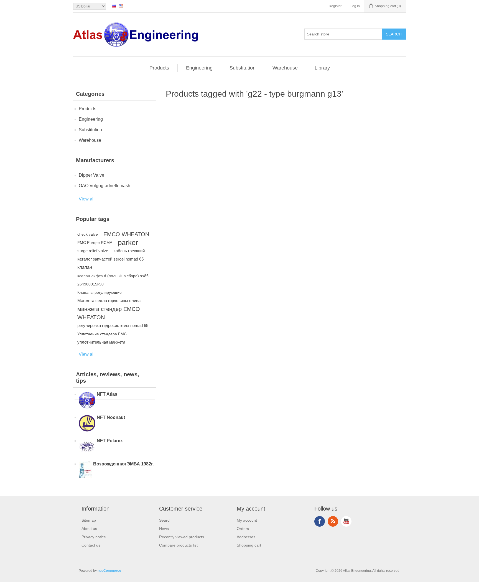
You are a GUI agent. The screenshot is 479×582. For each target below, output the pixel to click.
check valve (87, 234)
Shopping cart (249, 545)
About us (89, 528)
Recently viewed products (181, 537)
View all (87, 199)
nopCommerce (109, 571)
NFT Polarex (110, 440)
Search (165, 520)
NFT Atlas (107, 394)
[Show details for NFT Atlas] (87, 400)
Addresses (246, 537)
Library (322, 68)
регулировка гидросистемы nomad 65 (112, 325)
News (164, 528)
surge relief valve (92, 250)
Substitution (243, 68)
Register (335, 6)
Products (159, 68)
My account (247, 520)
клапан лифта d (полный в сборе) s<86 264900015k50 (113, 280)
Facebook (319, 521)
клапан (84, 267)
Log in (355, 6)
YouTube (346, 521)
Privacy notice (93, 537)
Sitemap (88, 520)
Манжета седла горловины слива (109, 300)
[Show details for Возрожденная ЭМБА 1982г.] (85, 470)
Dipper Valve (91, 175)
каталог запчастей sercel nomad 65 (110, 259)
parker (128, 242)
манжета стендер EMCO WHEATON (108, 313)
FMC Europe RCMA (94, 242)
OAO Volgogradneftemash (104, 185)
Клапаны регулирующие (99, 292)
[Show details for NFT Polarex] (87, 447)
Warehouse (285, 68)
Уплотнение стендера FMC (102, 334)
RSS (333, 521)
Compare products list (178, 545)
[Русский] (114, 5)
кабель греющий (129, 250)
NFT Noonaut (111, 417)
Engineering (199, 68)
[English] (121, 5)
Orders (243, 528)
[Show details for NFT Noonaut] (87, 424)
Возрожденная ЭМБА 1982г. (123, 464)
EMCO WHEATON (126, 234)
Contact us (90, 545)
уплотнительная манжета (101, 342)
